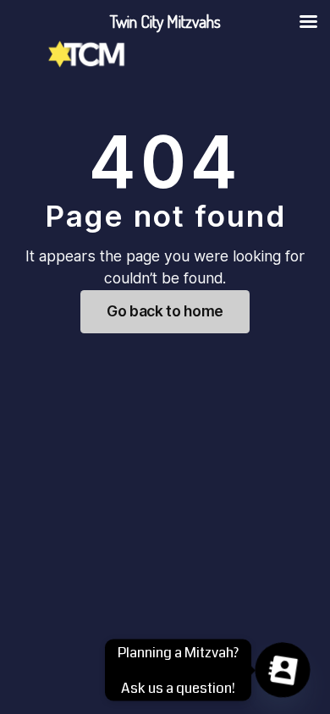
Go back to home (165, 311)
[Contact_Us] (282, 670)
